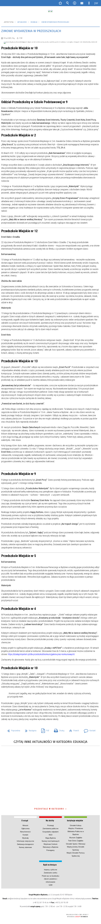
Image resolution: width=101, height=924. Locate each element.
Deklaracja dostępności (25, 844)
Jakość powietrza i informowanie (50, 880)
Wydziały (25, 838)
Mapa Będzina (50, 838)
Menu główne (82, 3)
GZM (50, 885)
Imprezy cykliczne (50, 870)
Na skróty (50, 820)
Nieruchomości (25, 832)
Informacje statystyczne (25, 841)
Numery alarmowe (25, 847)
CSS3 (46, 915)
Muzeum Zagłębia (75, 838)
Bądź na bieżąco (50, 865)
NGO (50, 835)
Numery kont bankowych (50, 841)
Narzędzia (74, 3)
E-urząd (25, 820)
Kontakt (89, 730)
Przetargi (50, 825)
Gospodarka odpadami (50, 832)
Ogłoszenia (25, 828)
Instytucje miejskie (75, 820)
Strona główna (60, 3)
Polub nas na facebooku (50, 876)
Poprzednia (12, 730)
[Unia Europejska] (52, 11)
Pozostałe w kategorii (49, 809)
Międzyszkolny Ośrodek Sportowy (75, 848)
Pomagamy (50, 850)
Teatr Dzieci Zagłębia (75, 841)
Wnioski (25, 825)
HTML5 (42, 915)
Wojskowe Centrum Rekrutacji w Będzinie (50, 845)
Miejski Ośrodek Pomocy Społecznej (76, 854)
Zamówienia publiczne (50, 828)
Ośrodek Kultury (75, 825)
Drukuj (58, 730)
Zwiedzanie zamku (50, 873)
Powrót (73, 730)
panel (96, 3)
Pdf (44, 730)
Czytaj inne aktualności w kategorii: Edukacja (50, 742)
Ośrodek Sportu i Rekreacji (75, 844)
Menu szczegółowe (89, 3)
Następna (29, 730)
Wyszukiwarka (67, 3)
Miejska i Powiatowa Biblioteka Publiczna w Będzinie (76, 831)
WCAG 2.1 (54, 915)
